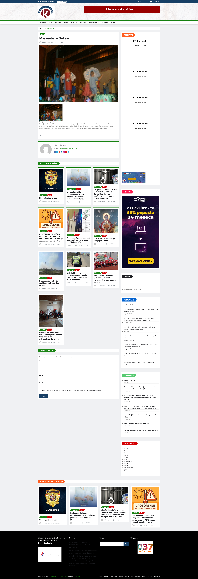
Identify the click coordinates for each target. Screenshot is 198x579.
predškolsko (95, 558)
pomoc (85, 559)
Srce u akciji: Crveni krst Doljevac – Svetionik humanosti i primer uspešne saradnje (105, 278)
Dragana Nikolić (128, 349)
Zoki (125, 358)
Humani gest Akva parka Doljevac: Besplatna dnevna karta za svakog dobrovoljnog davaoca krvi (50, 335)
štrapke (73, 565)
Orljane (86, 556)
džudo (79, 548)
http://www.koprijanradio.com (68, 148)
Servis (66, 22)
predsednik (90, 558)
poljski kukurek (79, 558)
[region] (145, 547)
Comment (42, 361)
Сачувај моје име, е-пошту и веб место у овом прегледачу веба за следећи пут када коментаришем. (71, 390)
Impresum (157, 576)
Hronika (58, 22)
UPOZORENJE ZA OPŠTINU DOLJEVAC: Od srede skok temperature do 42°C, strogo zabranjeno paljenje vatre (51, 237)
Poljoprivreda (94, 22)
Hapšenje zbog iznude (48, 198)
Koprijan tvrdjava (94, 550)
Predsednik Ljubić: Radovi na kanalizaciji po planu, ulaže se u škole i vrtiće (78, 240)
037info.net (78, 576)
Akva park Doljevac (81, 542)
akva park (74, 542)
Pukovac (71, 561)
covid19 (78, 544)
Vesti (125, 472)
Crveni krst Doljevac (84, 544)
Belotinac (91, 542)
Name (41, 375)
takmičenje (94, 561)
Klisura (88, 550)
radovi (75, 561)
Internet (105, 22)
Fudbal (82, 548)
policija (74, 559)
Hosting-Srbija (64, 576)
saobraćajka (88, 561)
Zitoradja (91, 563)
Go (126, 544)
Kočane (77, 553)
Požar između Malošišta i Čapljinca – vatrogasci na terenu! (49, 283)
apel (87, 542)
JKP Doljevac (83, 550)
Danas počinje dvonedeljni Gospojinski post (104, 239)
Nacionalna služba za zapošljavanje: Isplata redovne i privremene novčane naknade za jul (76, 195)
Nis (93, 553)
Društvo (43, 22)
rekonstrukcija (81, 561)
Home (41, 28)
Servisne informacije (130, 468)
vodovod (77, 563)
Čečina (94, 563)
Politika (126, 459)
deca (90, 544)
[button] (145, 547)
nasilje (90, 553)
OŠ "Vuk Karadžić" (93, 556)
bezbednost (72, 544)
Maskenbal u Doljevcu (51, 28)
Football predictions (129, 340)
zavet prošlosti (83, 563)
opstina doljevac (76, 556)
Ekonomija (74, 22)
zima (87, 563)
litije (80, 553)
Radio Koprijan (46, 42)
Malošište (85, 553)
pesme (70, 558)
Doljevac (73, 547)
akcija (70, 542)
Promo (113, 22)
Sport (50, 22)
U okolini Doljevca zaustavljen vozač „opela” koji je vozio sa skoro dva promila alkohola (77, 276)
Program (126, 463)
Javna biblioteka (87, 548)
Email (41, 383)
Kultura (83, 22)
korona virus (71, 553)
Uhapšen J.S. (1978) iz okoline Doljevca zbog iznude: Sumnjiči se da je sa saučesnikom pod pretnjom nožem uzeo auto (105, 193)
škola (70, 565)
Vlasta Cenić (72, 563)
